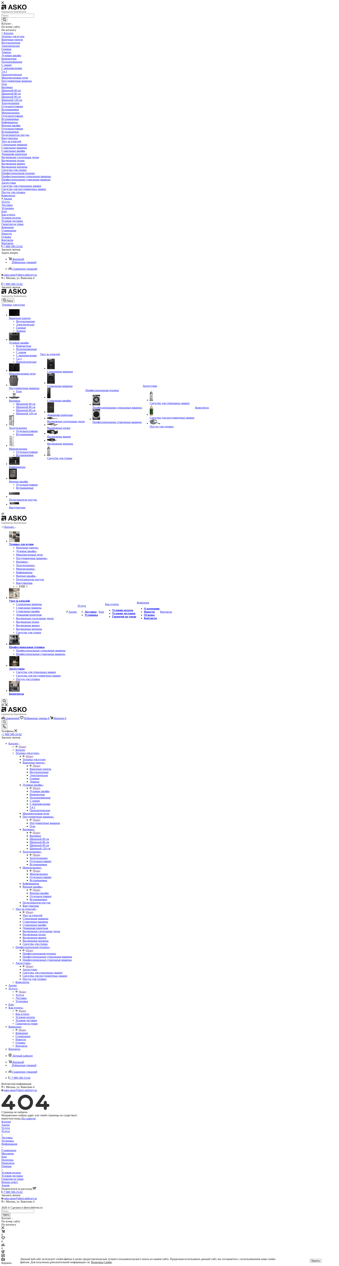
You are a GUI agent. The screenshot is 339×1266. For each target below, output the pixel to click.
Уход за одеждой (32, 915)
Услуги (20, 994)
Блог (4, 1156)
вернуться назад (11, 1118)
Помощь (6, 1166)
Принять (315, 1260)
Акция (5, 1185)
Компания (22, 1033)
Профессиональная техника (39, 953)
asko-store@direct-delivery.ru (20, 274)
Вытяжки (35, 835)
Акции (5, 1124)
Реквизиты (7, 1163)
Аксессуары (30, 969)
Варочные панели (40, 768)
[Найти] (4, 20)
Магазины (7, 1153)
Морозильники (39, 873)
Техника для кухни (34, 759)
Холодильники (39, 858)
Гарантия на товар (12, 1178)
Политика (7, 1159)
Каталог (20, 749)
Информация (9, 1143)
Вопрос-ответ (9, 1182)
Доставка (7, 1137)
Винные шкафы (39, 893)
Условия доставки (12, 1175)
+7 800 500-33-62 (12, 246)
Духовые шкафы (39, 791)
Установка (7, 1140)
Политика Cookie (101, 1262)
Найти (6, 1214)
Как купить (22, 1013)
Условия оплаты (11, 1172)
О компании (8, 1150)
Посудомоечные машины (45, 823)
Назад (22, 746)
